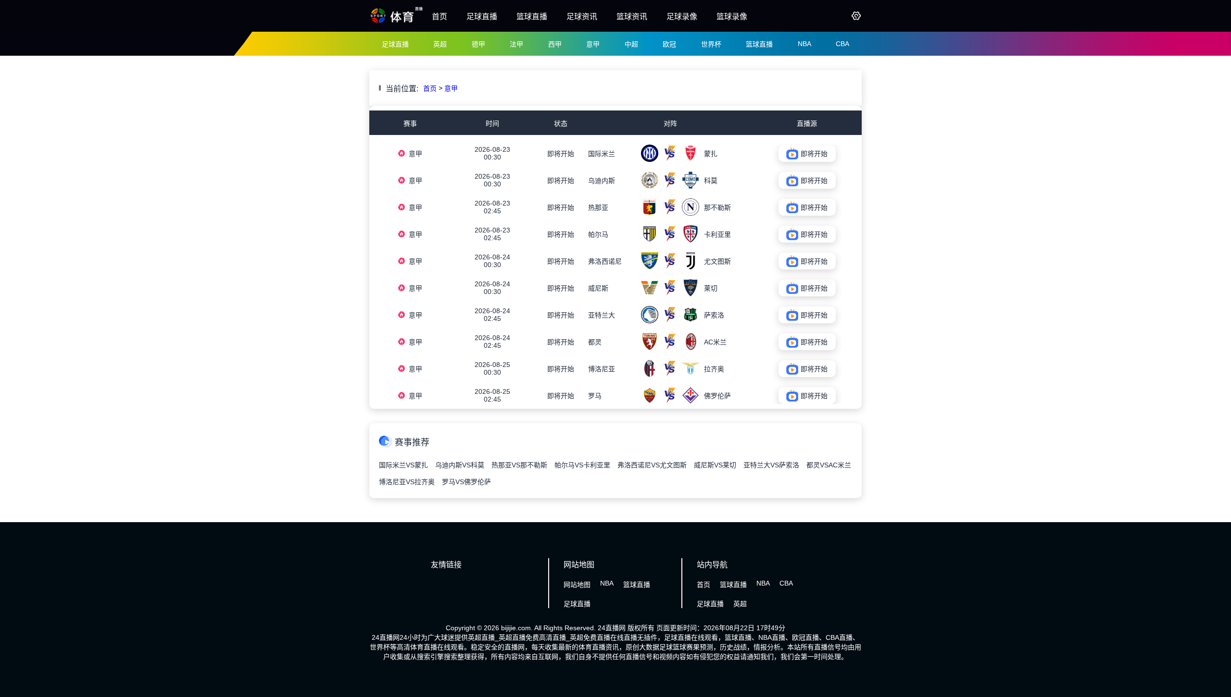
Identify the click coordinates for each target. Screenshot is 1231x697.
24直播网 (612, 628)
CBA (842, 44)
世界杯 (711, 44)
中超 (631, 44)
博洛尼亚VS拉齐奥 (407, 482)
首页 (439, 16)
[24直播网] (397, 22)
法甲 (516, 44)
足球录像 (681, 16)
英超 (440, 44)
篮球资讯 (631, 16)
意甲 (593, 44)
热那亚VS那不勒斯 (519, 465)
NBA (804, 44)
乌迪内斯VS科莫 (459, 465)
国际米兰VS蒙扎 (403, 465)
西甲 (555, 44)
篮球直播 (531, 16)
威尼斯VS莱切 (715, 465)
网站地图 (577, 584)
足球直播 (481, 16)
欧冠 (669, 44)
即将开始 (560, 154)
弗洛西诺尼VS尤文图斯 (652, 465)
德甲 (478, 44)
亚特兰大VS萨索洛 (771, 465)
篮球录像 (731, 16)
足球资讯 (581, 16)
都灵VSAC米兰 (828, 465)
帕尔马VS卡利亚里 (582, 465)
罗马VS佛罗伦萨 (466, 482)
